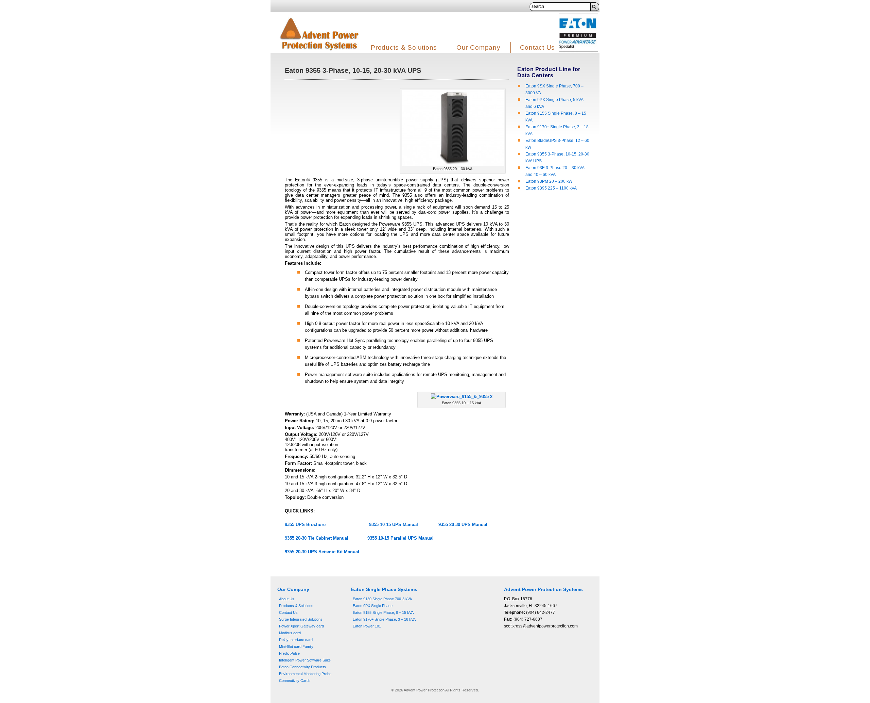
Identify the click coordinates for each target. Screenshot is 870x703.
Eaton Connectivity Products (302, 667)
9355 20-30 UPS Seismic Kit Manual (322, 551)
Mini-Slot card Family (296, 646)
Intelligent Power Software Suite (305, 660)
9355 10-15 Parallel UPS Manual (400, 538)
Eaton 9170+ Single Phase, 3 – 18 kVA (384, 619)
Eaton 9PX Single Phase (373, 606)
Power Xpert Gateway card (301, 626)
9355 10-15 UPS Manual (394, 524)
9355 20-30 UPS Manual (462, 524)
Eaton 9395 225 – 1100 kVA (551, 188)
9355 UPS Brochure (305, 524)
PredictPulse (289, 653)
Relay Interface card (296, 640)
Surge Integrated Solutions (301, 619)
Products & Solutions (404, 47)
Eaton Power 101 (367, 626)
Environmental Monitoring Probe (305, 674)
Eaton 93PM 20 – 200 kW (548, 181)
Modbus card (290, 633)
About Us (286, 599)
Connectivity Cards (295, 681)
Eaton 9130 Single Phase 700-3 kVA (382, 599)
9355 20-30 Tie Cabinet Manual (316, 538)
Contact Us (537, 47)
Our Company (478, 47)
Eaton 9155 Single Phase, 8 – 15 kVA (383, 612)
